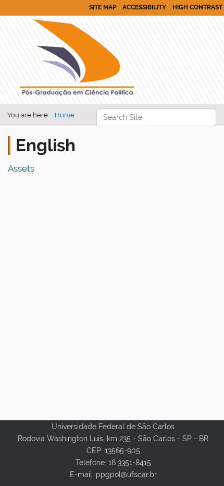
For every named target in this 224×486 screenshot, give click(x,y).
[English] (77, 59)
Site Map (102, 7)
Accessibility (144, 7)
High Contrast (197, 7)
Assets (21, 168)
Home (64, 115)
